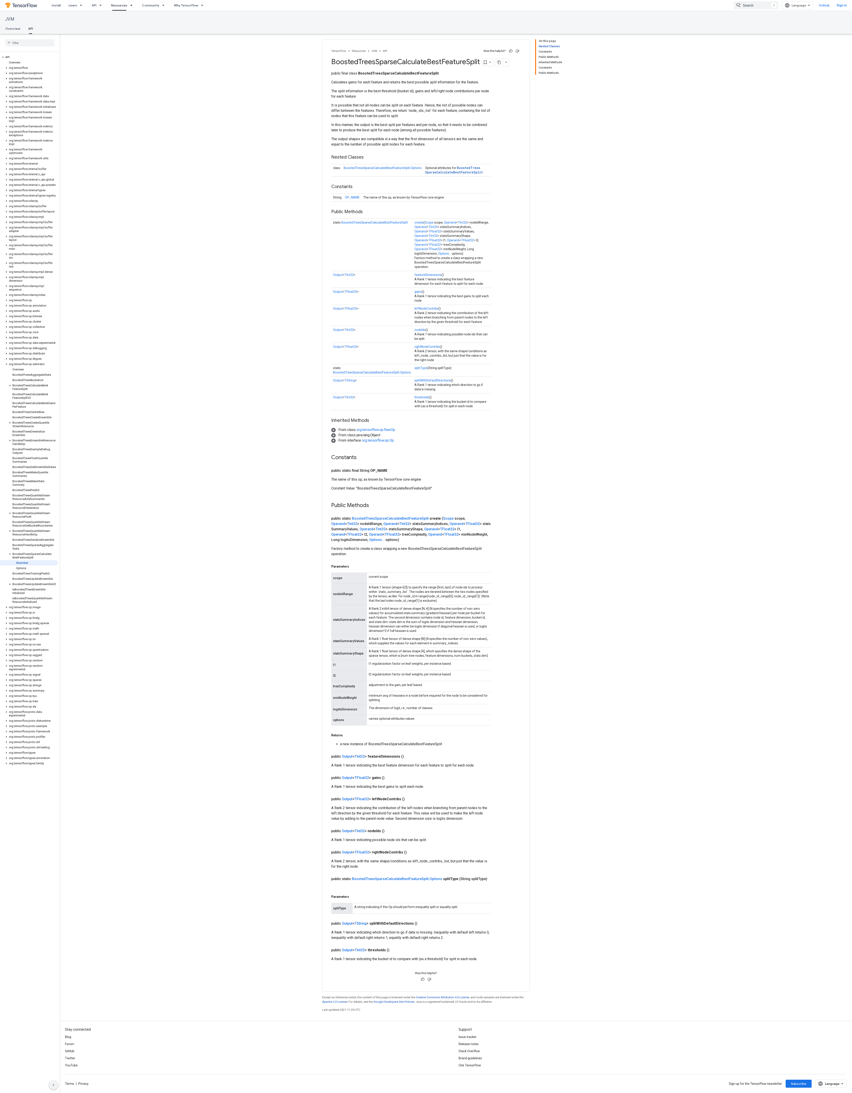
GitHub (824, 5)
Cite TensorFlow (470, 1065)
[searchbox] (29, 42)
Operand (450, 222)
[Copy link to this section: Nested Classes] (368, 157)
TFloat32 (434, 231)
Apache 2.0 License (334, 1001)
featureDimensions (428, 275)
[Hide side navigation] (53, 1085)
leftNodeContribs (426, 308)
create (419, 222)
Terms (69, 1083)
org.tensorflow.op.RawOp (376, 430)
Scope (429, 222)
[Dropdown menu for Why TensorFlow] (203, 5)
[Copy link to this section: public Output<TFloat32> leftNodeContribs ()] (410, 799)
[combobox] (756, 5)
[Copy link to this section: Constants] (357, 187)
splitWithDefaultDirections (432, 380)
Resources (119, 5)
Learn (73, 5)
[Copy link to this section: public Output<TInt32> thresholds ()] (394, 950)
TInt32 (462, 222)
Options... (444, 253)
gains (418, 291)
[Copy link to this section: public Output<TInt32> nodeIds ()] (389, 831)
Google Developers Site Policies (393, 1001)
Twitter (70, 1058)
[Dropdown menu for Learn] (82, 5)
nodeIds (420, 330)
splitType (420, 368)
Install (56, 5)
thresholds (421, 397)
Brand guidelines (470, 1058)
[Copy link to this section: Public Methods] (367, 212)
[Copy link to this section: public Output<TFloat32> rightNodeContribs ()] (412, 852)
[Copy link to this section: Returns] (347, 735)
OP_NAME (352, 197)
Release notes (469, 1044)
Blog (68, 1037)
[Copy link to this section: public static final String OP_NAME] (392, 470)
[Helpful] (510, 51)
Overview (12, 29)
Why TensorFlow (186, 5)
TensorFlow (338, 51)
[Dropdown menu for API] (102, 5)
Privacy (83, 1083)
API (94, 5)
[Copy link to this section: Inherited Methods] (373, 420)
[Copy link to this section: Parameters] (353, 566)
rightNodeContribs (427, 346)
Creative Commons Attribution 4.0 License (442, 997)
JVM (9, 19)
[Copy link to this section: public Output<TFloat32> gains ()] (389, 777)
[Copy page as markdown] (499, 62)
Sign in (842, 5)
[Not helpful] (517, 51)
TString (350, 380)
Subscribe (798, 1084)
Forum (69, 1044)
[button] (29, 57)
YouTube (71, 1065)
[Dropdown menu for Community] (164, 5)
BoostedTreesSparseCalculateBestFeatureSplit (454, 170)
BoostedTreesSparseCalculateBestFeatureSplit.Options (383, 168)
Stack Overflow (469, 1051)
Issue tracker (468, 1037)
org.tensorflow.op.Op (378, 440)
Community (150, 5)
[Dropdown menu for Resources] (132, 5)
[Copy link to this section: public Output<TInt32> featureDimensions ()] (409, 756)
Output (338, 275)
